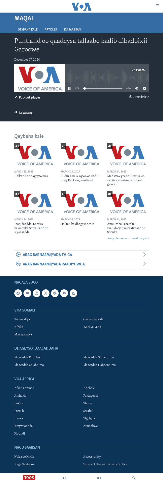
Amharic (20, 395)
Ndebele (89, 388)
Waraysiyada (92, 327)
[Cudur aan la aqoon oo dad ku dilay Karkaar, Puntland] (81, 155)
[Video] (99, 478)
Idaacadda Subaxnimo (98, 357)
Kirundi (19, 433)
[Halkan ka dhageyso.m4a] (35, 155)
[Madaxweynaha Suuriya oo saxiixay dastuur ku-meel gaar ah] (128, 155)
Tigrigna (89, 418)
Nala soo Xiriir (24, 456)
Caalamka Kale (93, 319)
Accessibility (92, 456)
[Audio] (64, 478)
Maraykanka (23, 334)
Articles (51, 29)
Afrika (18, 327)
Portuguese (91, 395)
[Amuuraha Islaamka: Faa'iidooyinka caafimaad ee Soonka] (128, 203)
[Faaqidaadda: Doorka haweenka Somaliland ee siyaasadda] (35, 203)
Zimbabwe (90, 426)
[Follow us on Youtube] (27, 293)
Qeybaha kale (28, 29)
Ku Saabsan (72, 29)
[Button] (24, 113)
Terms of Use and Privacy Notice (105, 464)
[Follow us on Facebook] (18, 293)
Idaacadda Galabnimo (29, 365)
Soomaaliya (22, 319)
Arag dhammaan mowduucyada (128, 238)
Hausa (18, 418)
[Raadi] (134, 478)
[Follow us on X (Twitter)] (45, 293)
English (19, 403)
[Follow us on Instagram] (36, 293)
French (19, 411)
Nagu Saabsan (24, 464)
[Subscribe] (64, 293)
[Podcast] (55, 293)
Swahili (88, 411)
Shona (87, 403)
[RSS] (73, 293)
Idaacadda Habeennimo (99, 365)
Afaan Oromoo (24, 388)
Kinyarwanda (23, 426)
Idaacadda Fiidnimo (27, 357)
